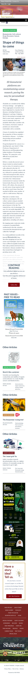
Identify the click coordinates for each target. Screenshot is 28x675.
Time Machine (6, 628)
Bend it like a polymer (11, 372)
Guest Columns (19, 620)
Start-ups (18, 626)
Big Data (14, 623)
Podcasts (18, 610)
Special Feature (10, 30)
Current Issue (9, 631)
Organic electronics (19, 385)
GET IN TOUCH (14, 596)
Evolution (17, 428)
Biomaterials (7, 34)
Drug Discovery (8, 36)
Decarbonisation (19, 471)
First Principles (9, 626)
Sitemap (22, 669)
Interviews (6, 623)
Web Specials (8, 607)
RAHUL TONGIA (7, 468)
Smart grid (20, 468)
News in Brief (8, 415)
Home (2, 17)
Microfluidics (18, 426)
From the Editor (13, 613)
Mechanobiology (19, 423)
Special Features (10, 17)
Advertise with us (10, 615)
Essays (22, 628)
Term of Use (15, 669)
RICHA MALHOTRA (6, 51)
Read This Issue (14, 331)
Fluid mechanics (19, 425)
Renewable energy (19, 470)
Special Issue (13, 633)
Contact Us (16, 1)
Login (9, 4)
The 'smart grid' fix (10, 456)
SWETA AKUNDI (7, 384)
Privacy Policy (7, 669)
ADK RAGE (17, 672)
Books (21, 623)
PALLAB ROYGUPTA (7, 423)
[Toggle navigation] (25, 20)
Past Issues (18, 631)
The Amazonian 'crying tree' (13, 419)
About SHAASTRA (6, 1)
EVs (16, 468)
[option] (14, 521)
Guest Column (9, 453)
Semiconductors (19, 384)
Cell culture (16, 34)
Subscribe (4, 4)
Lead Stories (18, 607)
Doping (17, 387)
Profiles (15, 628)
